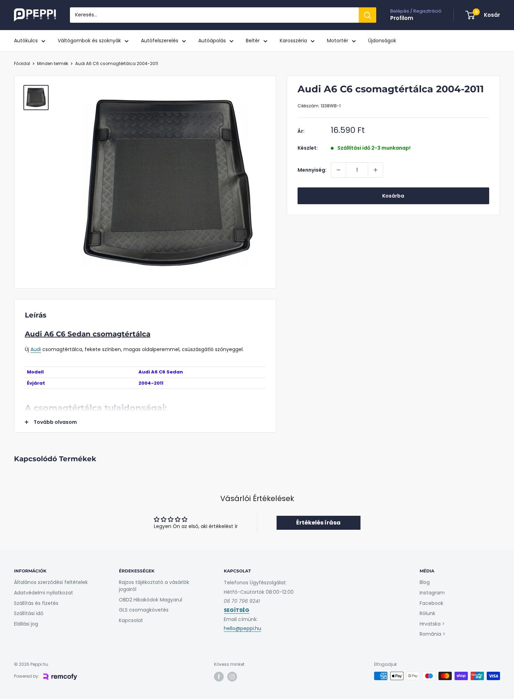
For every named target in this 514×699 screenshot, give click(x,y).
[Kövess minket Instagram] (232, 677)
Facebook (431, 603)
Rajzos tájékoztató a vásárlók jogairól (154, 586)
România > (432, 633)
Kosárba (393, 195)
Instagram (432, 592)
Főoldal (22, 63)
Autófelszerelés (159, 40)
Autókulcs (26, 40)
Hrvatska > (432, 623)
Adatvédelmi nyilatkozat (43, 592)
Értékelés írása (318, 523)
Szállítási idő (28, 613)
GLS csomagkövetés (144, 609)
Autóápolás (212, 40)
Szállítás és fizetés (36, 603)
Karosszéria (293, 40)
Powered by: (26, 676)
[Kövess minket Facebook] (219, 677)
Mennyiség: (312, 169)
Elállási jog (26, 623)
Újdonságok (382, 40)
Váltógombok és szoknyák (89, 40)
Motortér (337, 40)
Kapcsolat (131, 620)
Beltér (253, 40)
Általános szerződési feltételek (51, 582)
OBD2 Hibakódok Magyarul (150, 599)
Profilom (401, 18)
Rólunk (427, 613)
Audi (35, 349)
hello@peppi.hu (242, 628)
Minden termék (52, 63)
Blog (425, 582)
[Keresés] (367, 15)
